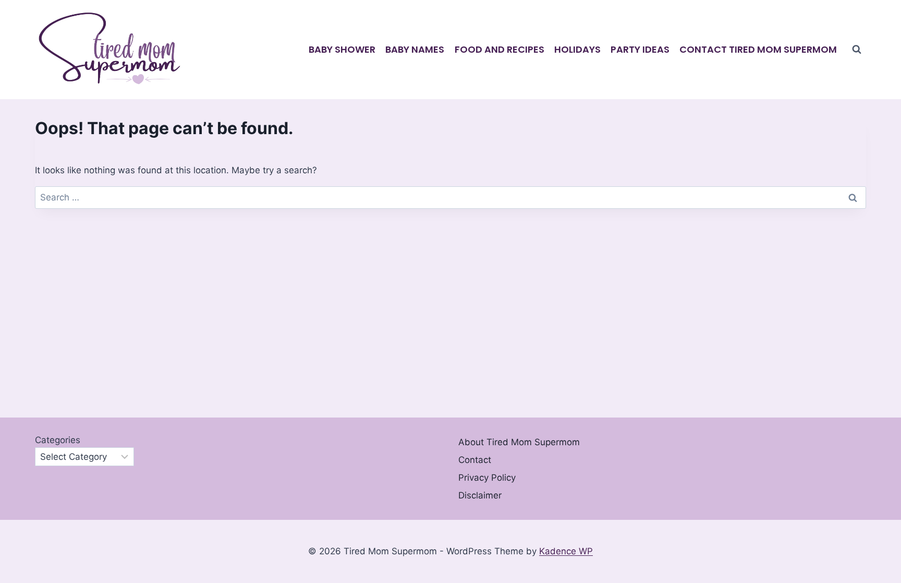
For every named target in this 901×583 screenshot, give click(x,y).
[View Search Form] (856, 49)
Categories (57, 440)
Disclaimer (480, 495)
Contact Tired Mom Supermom (758, 49)
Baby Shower (342, 49)
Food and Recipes (499, 49)
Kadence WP (566, 551)
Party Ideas (640, 49)
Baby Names (414, 49)
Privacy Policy (487, 477)
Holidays (577, 49)
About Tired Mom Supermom (519, 442)
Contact (474, 460)
